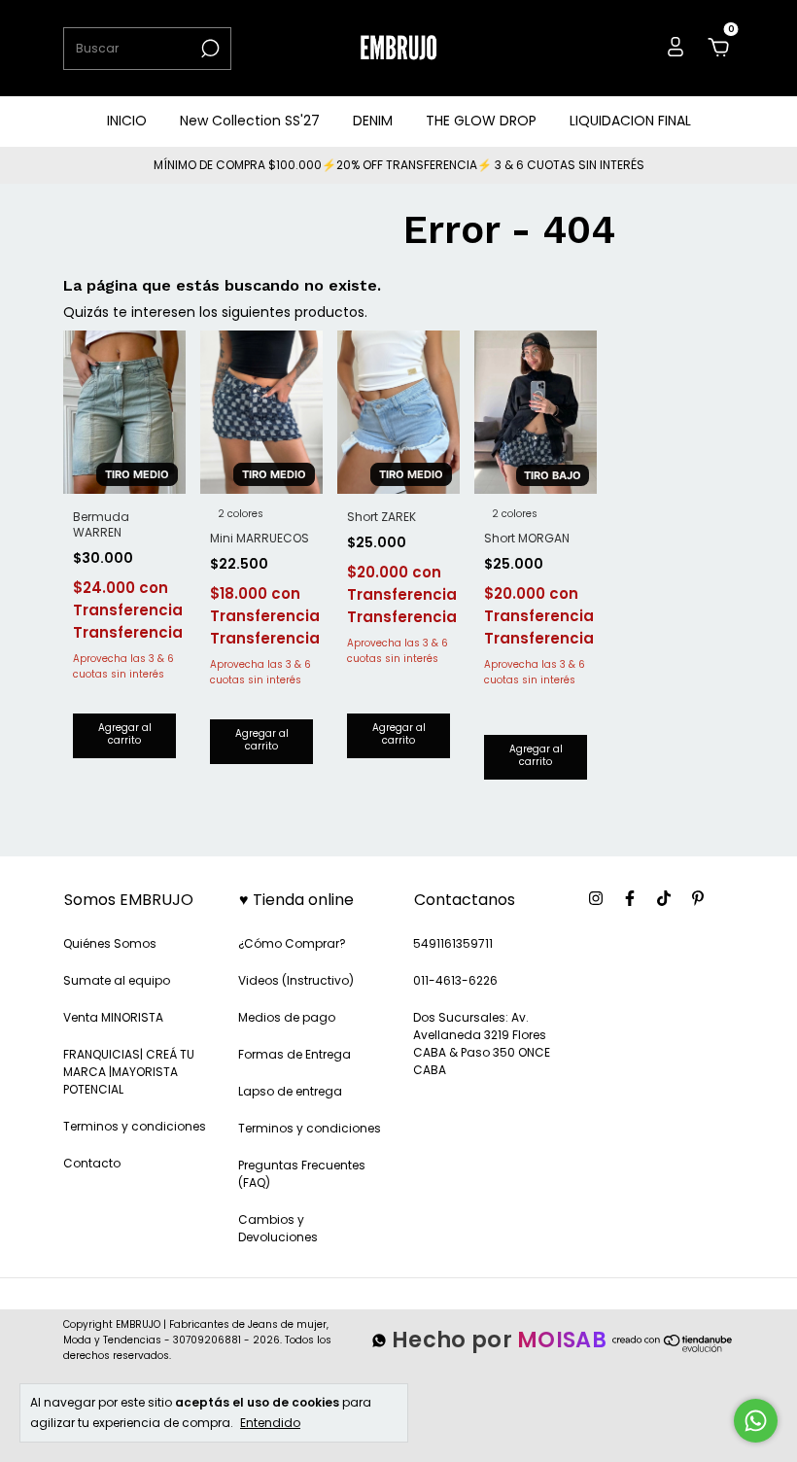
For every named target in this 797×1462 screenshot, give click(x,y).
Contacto (92, 1163)
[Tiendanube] (673, 1350)
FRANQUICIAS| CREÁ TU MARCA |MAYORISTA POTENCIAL (128, 1071)
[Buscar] (208, 48)
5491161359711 (453, 943)
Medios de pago (286, 1017)
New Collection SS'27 (250, 120)
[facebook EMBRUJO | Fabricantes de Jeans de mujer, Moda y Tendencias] (630, 898)
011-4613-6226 (455, 980)
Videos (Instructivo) (296, 980)
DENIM (373, 120)
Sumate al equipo (116, 980)
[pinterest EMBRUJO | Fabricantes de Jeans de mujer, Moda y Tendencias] (698, 898)
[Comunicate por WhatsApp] (756, 1421)
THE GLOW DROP (481, 120)
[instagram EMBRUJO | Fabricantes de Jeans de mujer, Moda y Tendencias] (596, 898)
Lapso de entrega (290, 1091)
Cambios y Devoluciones (278, 1228)
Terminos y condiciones (134, 1126)
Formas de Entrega (294, 1054)
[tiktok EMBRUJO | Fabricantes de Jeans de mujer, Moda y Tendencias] (664, 898)
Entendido (270, 1422)
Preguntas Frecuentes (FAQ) (301, 1174)
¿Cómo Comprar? (292, 943)
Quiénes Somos (109, 943)
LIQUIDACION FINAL (630, 120)
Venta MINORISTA (113, 1017)
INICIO (127, 120)
